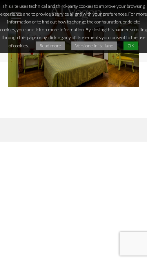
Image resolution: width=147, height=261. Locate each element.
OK (130, 46)
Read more (50, 46)
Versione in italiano (94, 46)
